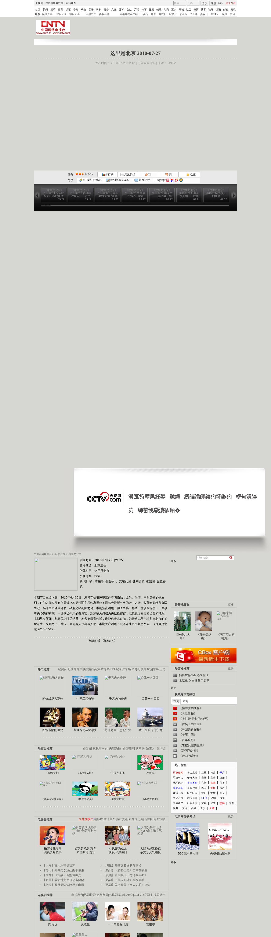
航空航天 (192, 793)
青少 (106, 9)
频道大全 (47, 14)
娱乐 (222, 777)
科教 (98, 9)
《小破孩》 (150, 772)
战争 (222, 798)
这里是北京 (75, 554)
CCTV (214, 14)
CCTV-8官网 (142, 894)
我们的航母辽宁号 (150, 730)
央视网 (39, 3)
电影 (153, 14)
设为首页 (230, 3)
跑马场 (52, 924)
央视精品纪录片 (220, 853)
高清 (145, 14)
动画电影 (128, 748)
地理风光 (178, 782)
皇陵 (213, 803)
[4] (80, 174)
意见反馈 (129, 174)
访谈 (218, 9)
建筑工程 (178, 793)
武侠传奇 (192, 798)
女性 (213, 793)
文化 (113, 9)
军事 (156, 669)
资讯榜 (160, 748)
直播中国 (91, 14)
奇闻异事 (192, 787)
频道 (224, 14)
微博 (196, 9)
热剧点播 (102, 894)
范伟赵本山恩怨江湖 (118, 730)
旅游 (151, 9)
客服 (220, 3)
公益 (129, 9)
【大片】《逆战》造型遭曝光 (62, 875)
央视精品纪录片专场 (96, 669)
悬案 (222, 782)
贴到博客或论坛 (120, 180)
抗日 (203, 793)
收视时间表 (100, 748)
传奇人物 (192, 777)
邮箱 (225, 9)
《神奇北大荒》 (182, 636)
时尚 (166, 9)
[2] (76, 174)
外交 (222, 793)
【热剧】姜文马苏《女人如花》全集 (126, 885)
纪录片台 (60, 554)
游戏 (233, 9)
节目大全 (74, 14)
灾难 (213, 777)
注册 (213, 3)
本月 (186, 701)
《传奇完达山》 (204, 636)
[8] (86, 174)
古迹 (231, 803)
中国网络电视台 (54, 3)
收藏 (192, 174)
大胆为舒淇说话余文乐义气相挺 (150, 850)
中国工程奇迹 (85, 698)
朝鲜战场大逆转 (52, 698)
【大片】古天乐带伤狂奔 (59, 865)
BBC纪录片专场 (120, 669)
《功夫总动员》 (85, 799)
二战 (203, 772)
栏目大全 (62, 14)
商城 (181, 9)
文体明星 (178, 803)
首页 (37, 9)
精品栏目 (147, 819)
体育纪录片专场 (141, 669)
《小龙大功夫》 (150, 799)
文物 (184, 808)
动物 (213, 798)
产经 (136, 9)
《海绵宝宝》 (52, 772)
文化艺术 (178, 798)
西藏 (193, 808)
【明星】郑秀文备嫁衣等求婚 (122, 865)
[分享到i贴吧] (172, 180)
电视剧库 (115, 894)
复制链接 (94, 640)
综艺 (68, 9)
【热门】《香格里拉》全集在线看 (125, 870)
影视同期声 (158, 894)
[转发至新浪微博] (176, 180)
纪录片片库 (75, 669)
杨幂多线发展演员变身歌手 (53, 850)
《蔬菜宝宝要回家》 (52, 799)
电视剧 (162, 14)
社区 (188, 9)
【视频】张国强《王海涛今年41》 (125, 875)
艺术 (121, 9)
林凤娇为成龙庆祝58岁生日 (118, 850)
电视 (37, 14)
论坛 (210, 9)
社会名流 (192, 803)
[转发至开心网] (167, 180)
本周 (176, 701)
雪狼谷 (150, 924)
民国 (203, 787)
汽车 (144, 9)
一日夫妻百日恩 (118, 924)
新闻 (45, 9)
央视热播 (115, 748)
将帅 (213, 772)
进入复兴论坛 (146, 63)
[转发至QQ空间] (181, 180)
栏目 (232, 14)
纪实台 (62, 669)
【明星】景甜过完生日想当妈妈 (63, 880)
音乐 (91, 9)
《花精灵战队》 (85, 772)
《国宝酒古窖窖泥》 (226, 636)
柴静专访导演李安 (85, 730)
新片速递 (134, 819)
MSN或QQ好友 (91, 180)
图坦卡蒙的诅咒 (52, 730)
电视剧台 (77, 894)
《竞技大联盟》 (118, 799)
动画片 (183, 14)
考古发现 (192, 772)
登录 (204, 3)
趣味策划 (127, 894)
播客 (202, 14)
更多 (231, 604)
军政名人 (178, 777)
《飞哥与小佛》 (118, 772)
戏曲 (83, 9)
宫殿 (203, 782)
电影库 (98, 819)
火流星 (85, 924)
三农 (173, 9)
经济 (52, 9)
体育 (60, 9)
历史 (162, 669)
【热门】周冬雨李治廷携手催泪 (63, 870)
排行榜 (109, 174)
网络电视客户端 (129, 14)
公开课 (194, 14)
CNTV (172, 63)
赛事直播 (104, 14)
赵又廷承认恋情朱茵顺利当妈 (85, 850)
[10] (89, 174)
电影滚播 (159, 819)
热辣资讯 (122, 819)
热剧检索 (90, 894)
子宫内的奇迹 (118, 698)
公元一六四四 (150, 698)
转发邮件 (144, 180)
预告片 (150, 748)
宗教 (222, 787)
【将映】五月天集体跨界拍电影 (63, 885)
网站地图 (71, 3)
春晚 (75, 9)
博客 (203, 9)
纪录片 (173, 14)
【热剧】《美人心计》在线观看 (123, 880)
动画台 (86, 748)
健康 (159, 9)
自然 (203, 777)
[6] (83, 174)
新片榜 (140, 748)
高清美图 (109, 819)
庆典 (175, 808)
